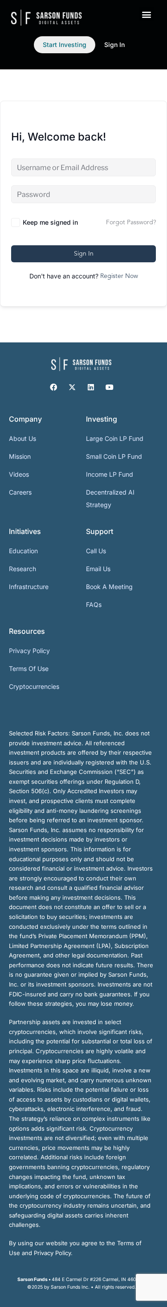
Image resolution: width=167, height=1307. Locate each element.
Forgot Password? (131, 222)
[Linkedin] (91, 387)
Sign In (84, 254)
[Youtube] (109, 387)
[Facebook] (53, 387)
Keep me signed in (50, 222)
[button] (146, 14)
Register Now (119, 276)
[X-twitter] (72, 387)
